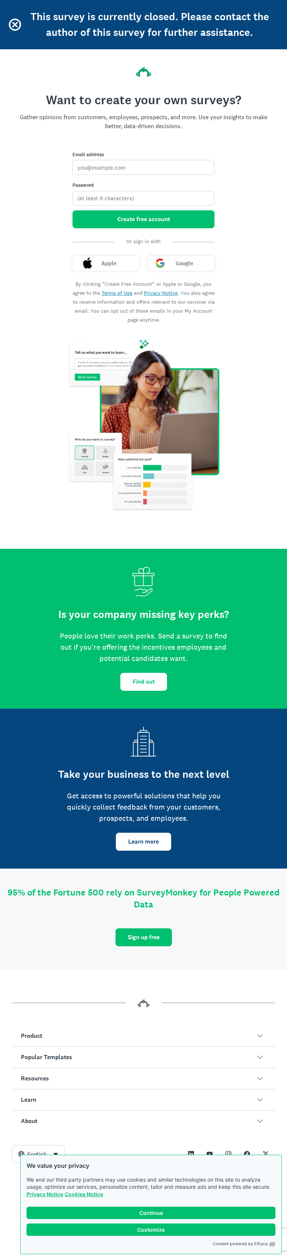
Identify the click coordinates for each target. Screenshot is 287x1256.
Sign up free (144, 937)
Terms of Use (117, 293)
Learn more (143, 841)
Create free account (143, 219)
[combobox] (38, 1154)
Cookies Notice (84, 1194)
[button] (143, 1035)
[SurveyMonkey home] (143, 71)
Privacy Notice (45, 1194)
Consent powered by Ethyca (240, 1243)
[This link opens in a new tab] (191, 1154)
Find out (144, 682)
